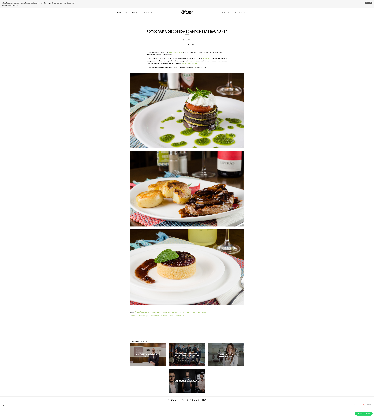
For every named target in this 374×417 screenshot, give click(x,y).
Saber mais (71, 3)
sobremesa (155, 316)
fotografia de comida (176, 52)
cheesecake (180, 316)
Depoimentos (147, 12)
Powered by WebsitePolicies (10, 5)
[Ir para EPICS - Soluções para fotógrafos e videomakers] (362, 405)
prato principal (143, 316)
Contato (225, 12)
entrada (133, 316)
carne (171, 316)
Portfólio (122, 12)
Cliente (242, 12)
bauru (182, 312)
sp (199, 312)
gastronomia (156, 312)
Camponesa (206, 58)
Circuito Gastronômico (189, 63)
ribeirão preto (190, 312)
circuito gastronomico (170, 312)
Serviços (134, 12)
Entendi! (368, 3)
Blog (234, 12)
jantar (204, 312)
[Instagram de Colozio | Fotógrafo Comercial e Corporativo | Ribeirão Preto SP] (5, 405)
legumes (164, 316)
